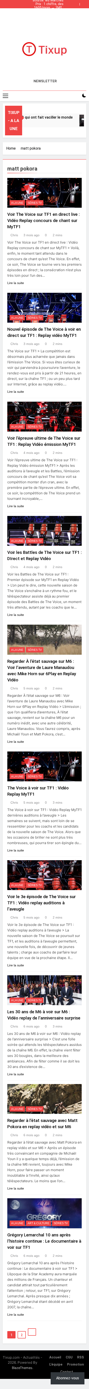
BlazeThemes (22, 1368)
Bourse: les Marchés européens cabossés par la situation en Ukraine (44, 15)
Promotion (75, 1364)
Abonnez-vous (67, 1378)
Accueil (55, 1357)
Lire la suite (15, 283)
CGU (69, 1357)
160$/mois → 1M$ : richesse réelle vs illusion (44, 8)
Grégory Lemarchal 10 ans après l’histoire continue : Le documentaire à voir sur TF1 (44, 1241)
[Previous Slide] (77, 3)
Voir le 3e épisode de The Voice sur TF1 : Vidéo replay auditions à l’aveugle (41, 903)
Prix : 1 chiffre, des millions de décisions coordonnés (47, 4)
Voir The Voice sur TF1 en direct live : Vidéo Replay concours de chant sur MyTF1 (43, 220)
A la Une (17, 203)
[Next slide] (84, 3)
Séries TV (35, 203)
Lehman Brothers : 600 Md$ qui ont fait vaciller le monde (45, 11)
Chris (14, 235)
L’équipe (56, 1364)
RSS (80, 1357)
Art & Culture (38, 1223)
